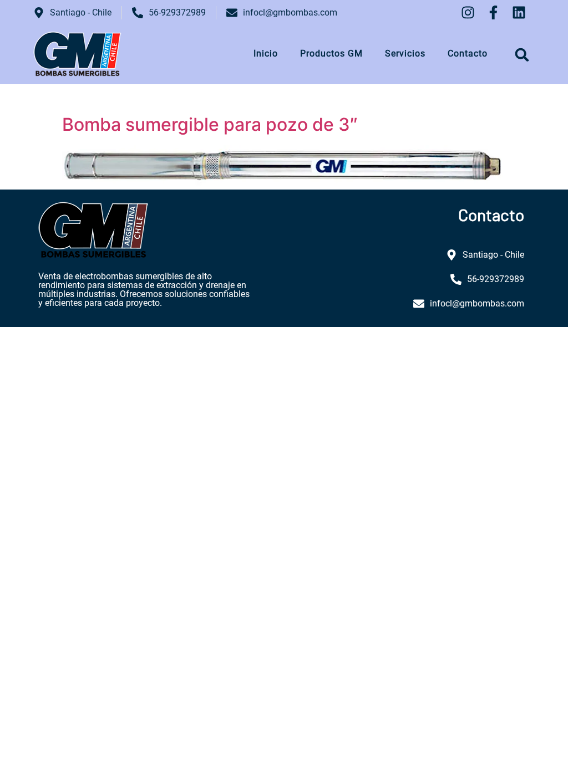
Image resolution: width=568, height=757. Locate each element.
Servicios (405, 53)
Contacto (468, 53)
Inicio (265, 53)
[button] (522, 54)
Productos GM (331, 53)
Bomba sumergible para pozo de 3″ (210, 124)
